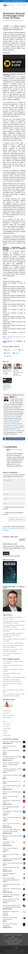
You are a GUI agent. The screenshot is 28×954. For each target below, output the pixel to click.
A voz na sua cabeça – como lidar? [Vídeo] (13, 643)
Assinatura (5, 730)
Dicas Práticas (6, 713)
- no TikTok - (11, 430)
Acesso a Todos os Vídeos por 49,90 (13, 940)
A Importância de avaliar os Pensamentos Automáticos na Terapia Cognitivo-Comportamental (13, 635)
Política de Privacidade (13, 943)
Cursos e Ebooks (7, 728)
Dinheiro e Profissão (8, 715)
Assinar (6, 553)
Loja (4, 687)
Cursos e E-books (9, 942)
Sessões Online (6, 735)
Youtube (5, 733)
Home (4, 721)
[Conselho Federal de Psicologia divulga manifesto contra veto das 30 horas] (7, 380)
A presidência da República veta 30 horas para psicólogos (7, 372)
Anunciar (18, 942)
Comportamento (7, 710)
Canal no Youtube (13, 938)
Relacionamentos (7, 717)
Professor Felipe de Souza (11, 20)
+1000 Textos (6, 726)
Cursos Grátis (6, 724)
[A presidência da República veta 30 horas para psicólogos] (7, 366)
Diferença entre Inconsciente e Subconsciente (14, 677)
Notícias (21, 20)
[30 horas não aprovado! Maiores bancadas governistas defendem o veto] (17, 366)
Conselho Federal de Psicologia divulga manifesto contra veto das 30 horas (7, 386)
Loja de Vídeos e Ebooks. (10, 416)
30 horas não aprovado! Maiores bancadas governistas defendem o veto (17, 372)
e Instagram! (18, 430)
